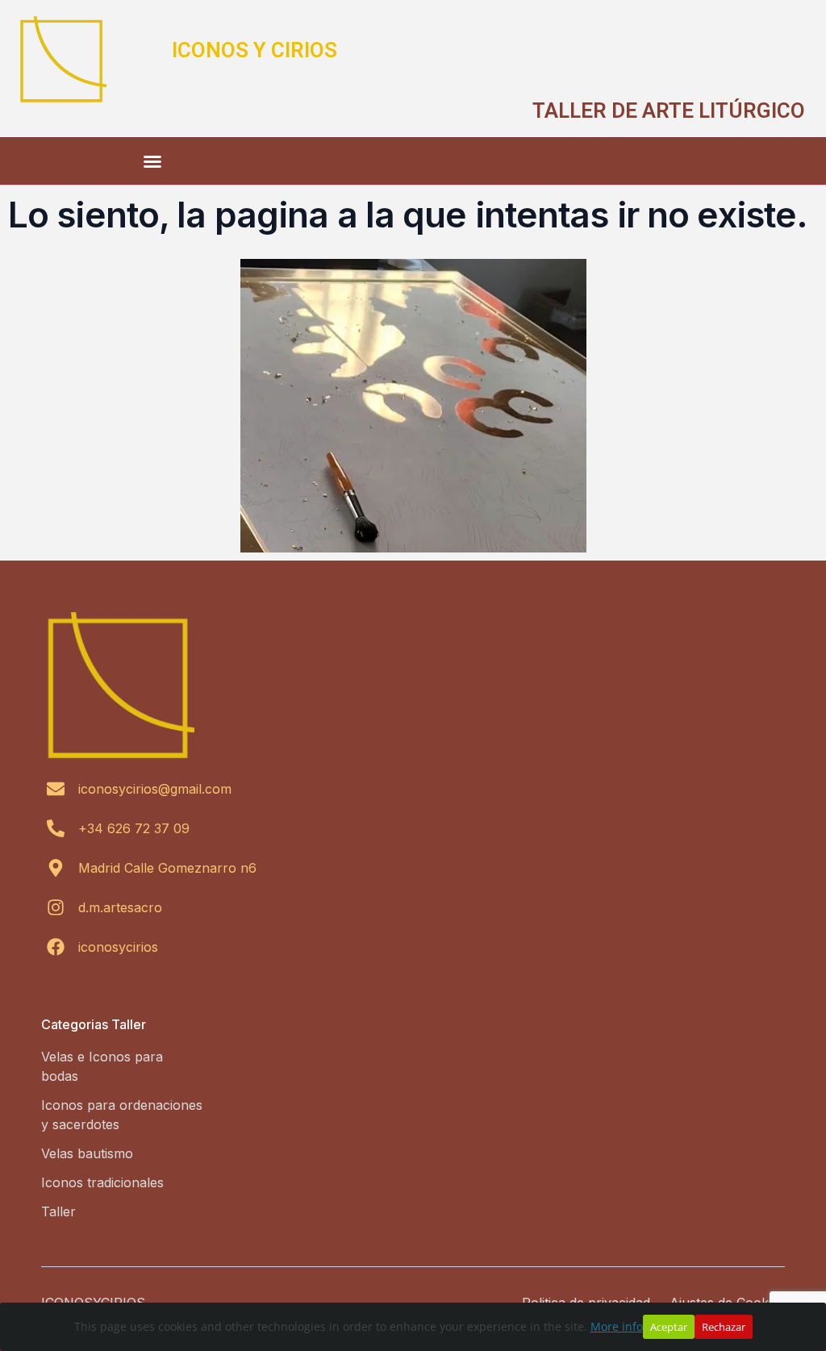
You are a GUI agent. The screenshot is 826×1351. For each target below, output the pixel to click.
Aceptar (668, 1327)
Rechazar (723, 1327)
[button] (152, 161)
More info (616, 1326)
